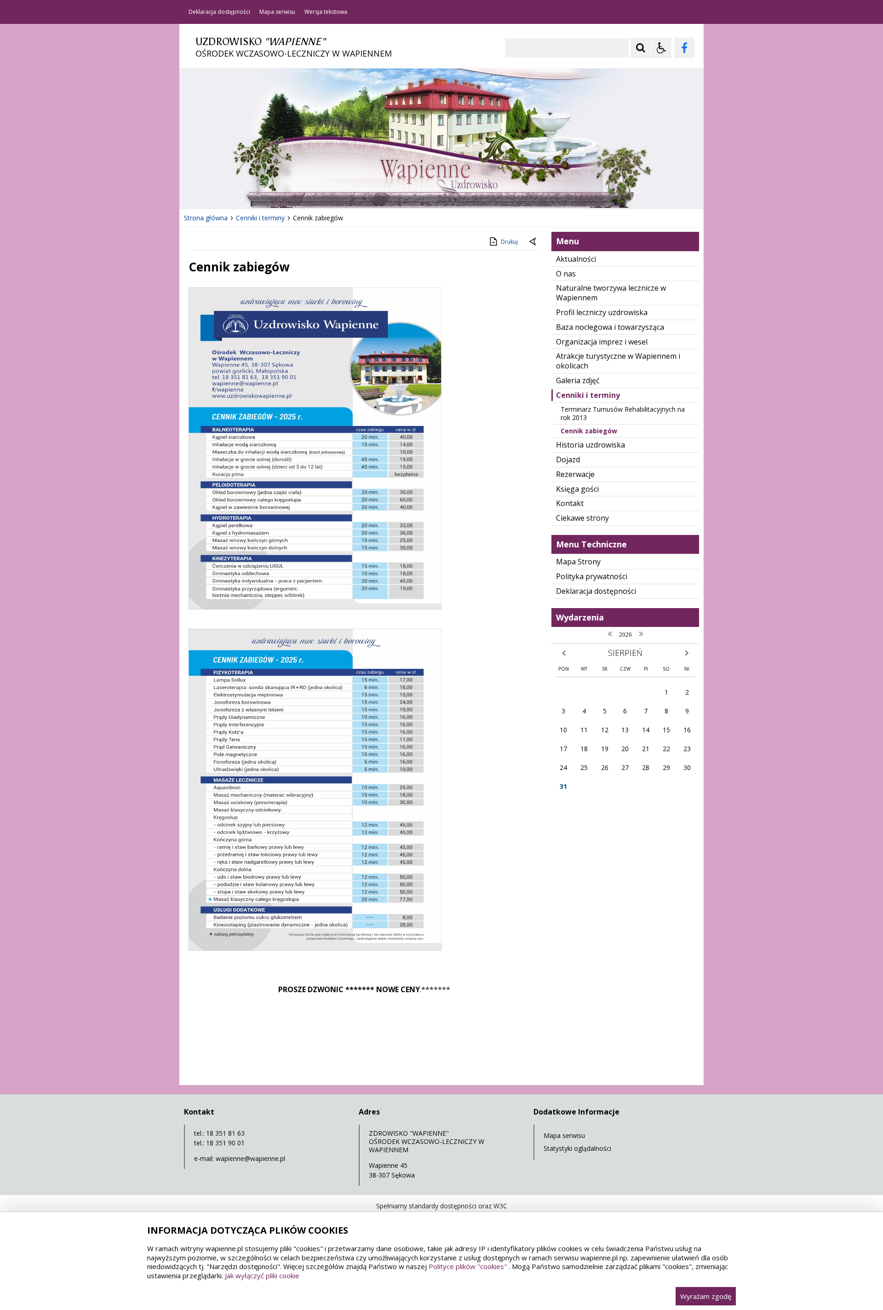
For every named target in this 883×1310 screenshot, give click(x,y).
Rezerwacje (575, 474)
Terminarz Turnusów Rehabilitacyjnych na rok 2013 (623, 413)
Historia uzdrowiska (590, 445)
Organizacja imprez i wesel (602, 342)
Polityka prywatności (591, 576)
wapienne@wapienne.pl (250, 1158)
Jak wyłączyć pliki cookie (262, 1275)
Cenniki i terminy (588, 395)
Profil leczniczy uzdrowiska (602, 312)
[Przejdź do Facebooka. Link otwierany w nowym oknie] (684, 48)
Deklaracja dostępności (219, 12)
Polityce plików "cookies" (468, 1266)
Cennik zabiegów (589, 430)
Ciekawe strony (582, 518)
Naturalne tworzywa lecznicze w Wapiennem (611, 293)
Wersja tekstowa (325, 12)
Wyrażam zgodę (705, 1296)
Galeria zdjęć (578, 380)
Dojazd (568, 459)
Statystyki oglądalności (577, 1148)
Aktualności (576, 259)
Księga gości (577, 489)
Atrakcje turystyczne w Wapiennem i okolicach (618, 361)
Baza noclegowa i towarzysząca (610, 327)
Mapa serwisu (277, 12)
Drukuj (509, 242)
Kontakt (570, 503)
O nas (566, 274)
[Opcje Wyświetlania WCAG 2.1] (661, 48)
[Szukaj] (641, 48)
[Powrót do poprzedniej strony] (533, 241)
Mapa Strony (578, 562)
